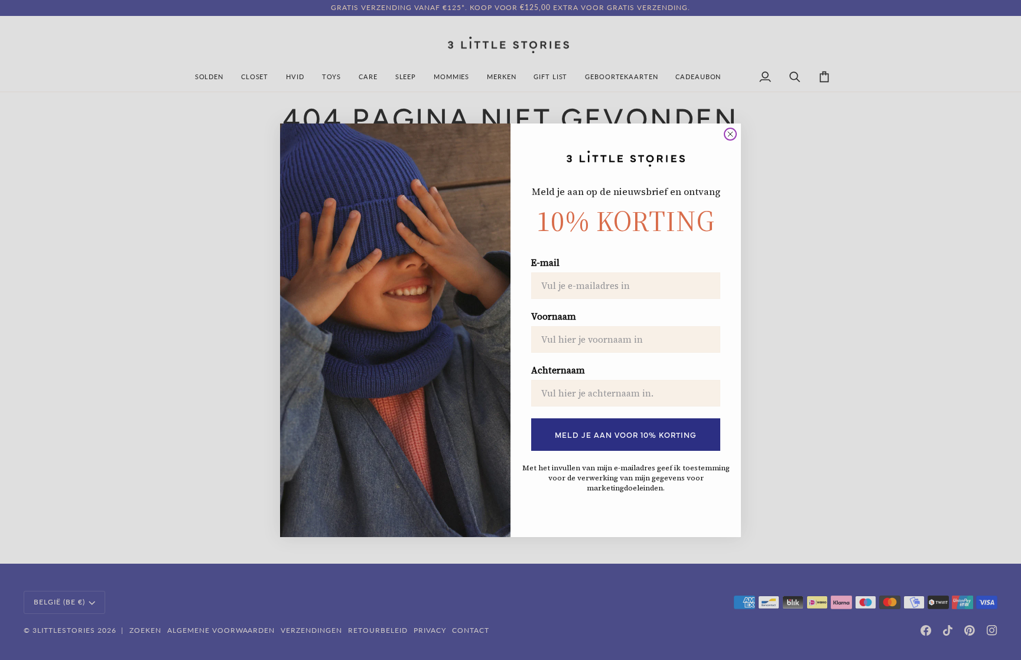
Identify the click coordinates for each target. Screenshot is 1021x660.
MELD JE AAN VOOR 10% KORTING (626, 434)
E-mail (545, 263)
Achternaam (558, 370)
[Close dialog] (730, 134)
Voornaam (553, 317)
